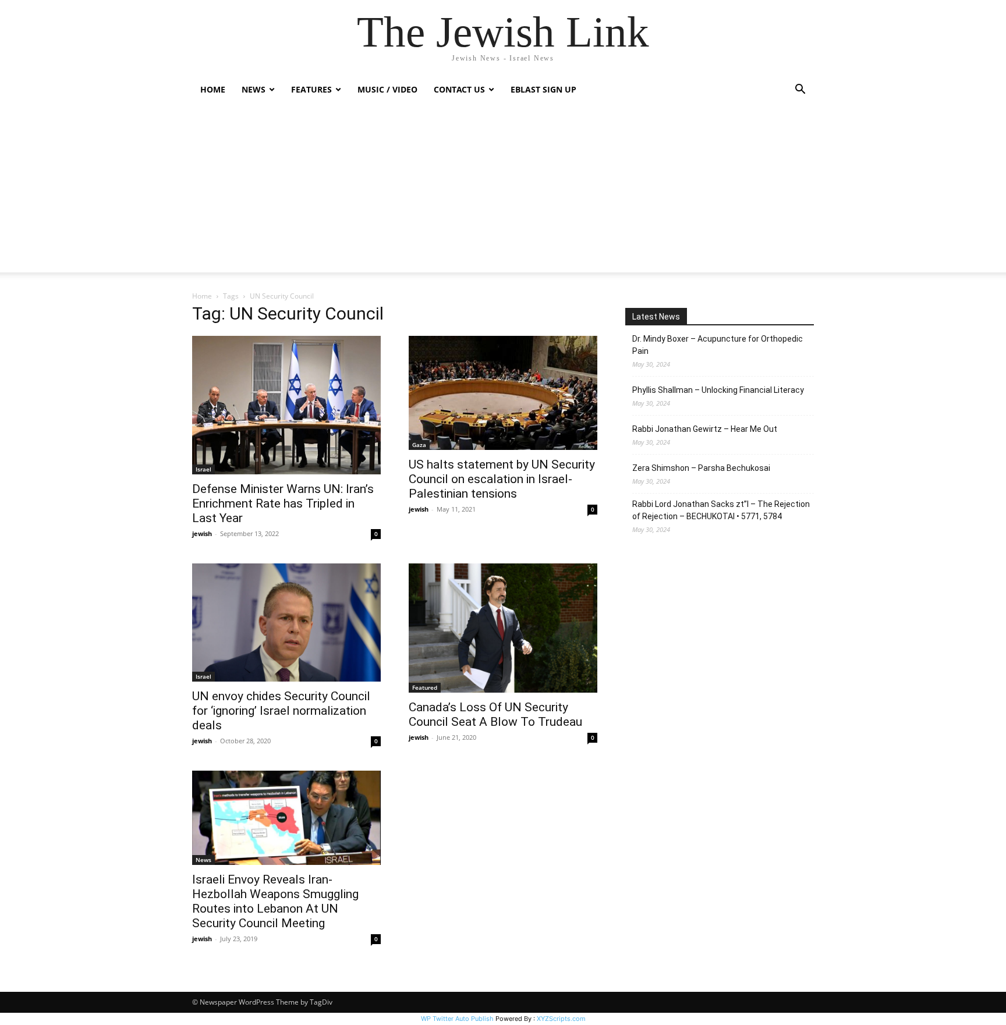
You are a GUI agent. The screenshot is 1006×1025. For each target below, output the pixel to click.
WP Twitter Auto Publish (457, 1019)
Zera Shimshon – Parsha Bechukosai (701, 468)
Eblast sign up (543, 89)
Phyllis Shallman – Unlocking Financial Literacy (718, 390)
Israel (203, 469)
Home (212, 89)
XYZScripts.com (561, 1019)
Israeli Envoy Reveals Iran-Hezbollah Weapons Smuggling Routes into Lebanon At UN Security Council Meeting (275, 901)
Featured (424, 687)
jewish (202, 533)
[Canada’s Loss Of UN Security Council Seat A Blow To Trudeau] (503, 628)
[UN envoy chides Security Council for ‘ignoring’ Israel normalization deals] (286, 622)
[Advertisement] (503, 190)
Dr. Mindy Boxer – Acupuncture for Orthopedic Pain (717, 345)
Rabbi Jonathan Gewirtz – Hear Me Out (704, 429)
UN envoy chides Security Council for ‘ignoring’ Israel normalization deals (281, 710)
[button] (800, 90)
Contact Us (459, 89)
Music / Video (387, 89)
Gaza (419, 445)
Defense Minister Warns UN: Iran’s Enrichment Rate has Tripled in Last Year (283, 503)
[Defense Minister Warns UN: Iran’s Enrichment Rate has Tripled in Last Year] (286, 405)
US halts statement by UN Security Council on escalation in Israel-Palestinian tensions (502, 479)
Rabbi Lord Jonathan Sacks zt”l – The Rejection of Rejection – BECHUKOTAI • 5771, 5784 (721, 510)
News (203, 860)
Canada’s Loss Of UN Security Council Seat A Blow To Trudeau (495, 714)
